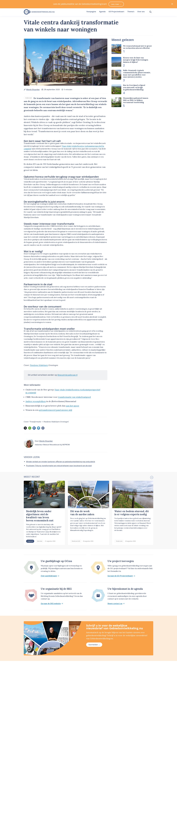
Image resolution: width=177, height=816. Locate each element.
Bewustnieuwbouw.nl (67, 375)
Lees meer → (116, 4)
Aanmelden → (94, 644)
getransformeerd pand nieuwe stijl (55, 410)
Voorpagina (91, 11)
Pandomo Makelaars (39, 365)
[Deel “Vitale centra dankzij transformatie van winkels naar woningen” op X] (25, 428)
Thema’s (130, 11)
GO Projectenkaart (116, 11)
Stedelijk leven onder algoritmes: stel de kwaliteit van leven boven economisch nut (39, 516)
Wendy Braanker (33, 89)
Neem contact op (115, 604)
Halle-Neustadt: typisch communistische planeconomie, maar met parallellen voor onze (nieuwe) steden (137, 73)
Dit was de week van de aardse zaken (82, 513)
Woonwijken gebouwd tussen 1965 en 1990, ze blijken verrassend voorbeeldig (135, 100)
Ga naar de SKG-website (51, 604)
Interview (39, 541)
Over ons (141, 11)
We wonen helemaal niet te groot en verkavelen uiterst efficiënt (137, 47)
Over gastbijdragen (49, 576)
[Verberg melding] (172, 4)
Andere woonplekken (36, 401)
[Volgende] (151, 477)
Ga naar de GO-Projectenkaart (120, 576)
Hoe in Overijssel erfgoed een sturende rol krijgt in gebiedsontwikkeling (134, 87)
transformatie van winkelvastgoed (74, 397)
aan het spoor (72, 406)
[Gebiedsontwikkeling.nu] (54, 12)
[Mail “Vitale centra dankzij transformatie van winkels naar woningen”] (42, 428)
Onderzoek (28, 98)
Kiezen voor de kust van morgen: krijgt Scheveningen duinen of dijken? (135, 60)
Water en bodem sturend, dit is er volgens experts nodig (131, 513)
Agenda (102, 11)
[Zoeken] (150, 12)
